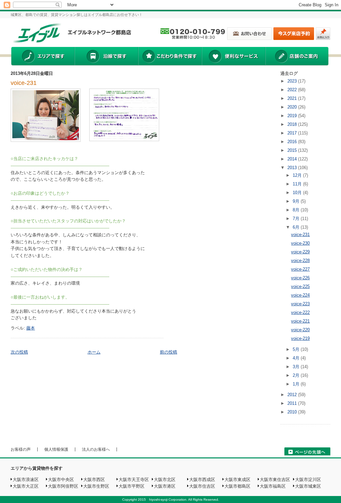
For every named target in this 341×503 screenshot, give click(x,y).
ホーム (94, 352)
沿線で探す (106, 57)
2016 (292, 141)
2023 (292, 81)
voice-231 (24, 83)
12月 (298, 175)
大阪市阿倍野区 (63, 486)
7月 (297, 218)
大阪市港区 (164, 486)
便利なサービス (233, 57)
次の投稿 (19, 352)
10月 (298, 192)
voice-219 (300, 338)
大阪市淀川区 (308, 479)
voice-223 (300, 303)
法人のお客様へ (96, 449)
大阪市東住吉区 (275, 479)
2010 (292, 411)
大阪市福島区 (273, 486)
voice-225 (300, 286)
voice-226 (300, 277)
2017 (292, 132)
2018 (292, 124)
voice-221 (300, 321)
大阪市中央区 (61, 479)
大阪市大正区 (26, 486)
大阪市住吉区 (202, 486)
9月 (297, 201)
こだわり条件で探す (169, 57)
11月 (298, 183)
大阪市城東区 (308, 486)
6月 (297, 227)
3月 (297, 366)
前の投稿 (168, 352)
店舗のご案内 (297, 57)
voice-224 (300, 295)
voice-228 (300, 260)
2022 (292, 89)
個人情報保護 (56, 449)
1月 (297, 383)
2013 (292, 167)
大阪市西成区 (202, 479)
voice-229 (300, 251)
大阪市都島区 (237, 486)
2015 (292, 150)
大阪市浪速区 (26, 479)
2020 (292, 107)
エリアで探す (42, 57)
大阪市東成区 (237, 479)
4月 (297, 358)
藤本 (30, 328)
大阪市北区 (164, 479)
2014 (292, 158)
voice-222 (300, 312)
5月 (297, 349)
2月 (297, 375)
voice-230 (300, 243)
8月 (297, 209)
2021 (292, 98)
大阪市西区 (94, 479)
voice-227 (300, 269)
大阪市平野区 (132, 486)
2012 (292, 394)
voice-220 (300, 329)
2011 (292, 403)
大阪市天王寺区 (134, 479)
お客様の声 (21, 449)
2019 (292, 115)
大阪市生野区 (96, 486)
